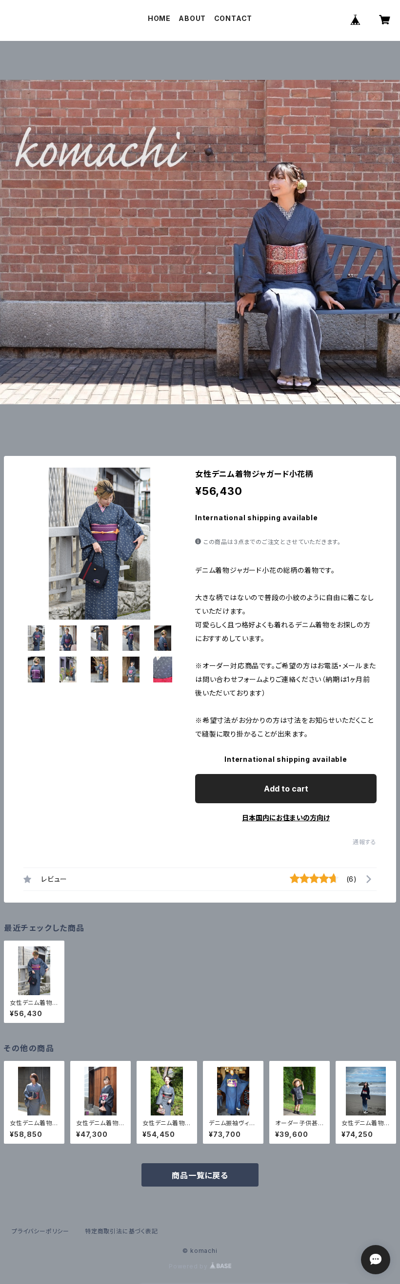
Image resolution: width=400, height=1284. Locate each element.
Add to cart (286, 788)
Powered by (189, 1266)
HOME (159, 18)
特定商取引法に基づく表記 (121, 1231)
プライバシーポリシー (40, 1231)
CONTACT (233, 18)
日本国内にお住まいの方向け (286, 817)
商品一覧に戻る (200, 1175)
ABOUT (192, 18)
